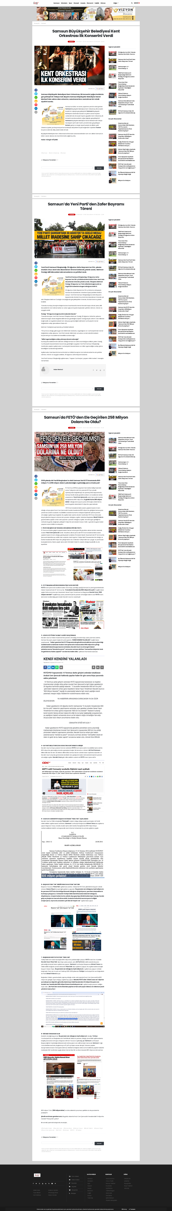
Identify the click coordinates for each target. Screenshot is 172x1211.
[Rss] (49, 1183)
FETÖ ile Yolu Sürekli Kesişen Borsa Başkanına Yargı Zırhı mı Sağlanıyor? (126, 166)
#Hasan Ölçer (98, 1128)
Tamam (132, 1209)
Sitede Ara (127, 1178)
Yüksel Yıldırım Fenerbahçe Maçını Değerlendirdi (124, 95)
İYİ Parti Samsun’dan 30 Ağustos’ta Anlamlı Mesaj (126, 112)
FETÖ (45, 585)
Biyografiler (127, 1183)
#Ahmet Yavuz (78, 1128)
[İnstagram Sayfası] (40, 1183)
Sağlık (97, 3)
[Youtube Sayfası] (43, 1183)
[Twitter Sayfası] (37, 1183)
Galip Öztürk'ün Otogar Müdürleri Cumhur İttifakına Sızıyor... (126, 144)
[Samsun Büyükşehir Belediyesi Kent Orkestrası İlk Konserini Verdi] (69, 65)
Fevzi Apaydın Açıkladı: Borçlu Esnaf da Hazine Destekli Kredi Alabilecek (126, 158)
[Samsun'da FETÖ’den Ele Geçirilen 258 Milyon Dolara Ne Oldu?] (69, 451)
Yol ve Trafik (109, 1181)
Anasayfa (37, 23)
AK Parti (91, 750)
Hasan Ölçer (50, 889)
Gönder (99, 168)
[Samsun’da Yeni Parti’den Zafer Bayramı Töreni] (69, 238)
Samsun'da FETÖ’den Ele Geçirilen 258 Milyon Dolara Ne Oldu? (126, 136)
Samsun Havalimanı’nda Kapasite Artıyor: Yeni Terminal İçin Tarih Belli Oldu (126, 103)
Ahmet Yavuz (91, 823)
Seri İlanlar (109, 1195)
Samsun (56, 3)
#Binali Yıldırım (88, 1128)
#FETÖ (72, 1130)
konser (67, 125)
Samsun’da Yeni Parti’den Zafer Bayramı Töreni (126, 60)
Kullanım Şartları (53, 1190)
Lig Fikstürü (109, 1188)
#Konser (63, 153)
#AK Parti (58, 1130)
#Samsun (44, 153)
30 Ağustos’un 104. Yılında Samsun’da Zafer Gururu (126, 53)
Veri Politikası (37, 1195)
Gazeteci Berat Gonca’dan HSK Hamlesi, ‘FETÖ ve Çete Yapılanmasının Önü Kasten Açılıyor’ (126, 127)
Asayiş (82, 3)
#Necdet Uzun (57, 1128)
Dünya (103, 3)
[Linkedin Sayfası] (46, 1183)
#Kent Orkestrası (54, 153)
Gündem (64, 3)
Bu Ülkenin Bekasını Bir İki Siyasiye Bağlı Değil (126, 173)
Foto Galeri (75, 1176)
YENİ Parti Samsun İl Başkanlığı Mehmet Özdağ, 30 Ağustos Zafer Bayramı (126, 75)
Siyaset (76, 3)
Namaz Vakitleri (110, 1183)
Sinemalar (109, 1193)
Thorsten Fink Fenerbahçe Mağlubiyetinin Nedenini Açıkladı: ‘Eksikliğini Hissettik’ (126, 86)
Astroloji (126, 1188)
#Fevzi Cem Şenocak (47, 1130)
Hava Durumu (110, 1178)
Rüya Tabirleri (128, 1186)
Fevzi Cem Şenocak (80, 497)
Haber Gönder (52, 1195)
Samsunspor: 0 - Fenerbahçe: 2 (123, 67)
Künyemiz (74, 1190)
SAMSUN (46, 819)
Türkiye (81, 971)
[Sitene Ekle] (56, 1183)
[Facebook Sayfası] (34, 1183)
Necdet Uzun (94, 592)
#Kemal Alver (68, 1128)
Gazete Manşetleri (111, 1200)
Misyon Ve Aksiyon (124, 180)
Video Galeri (75, 1180)
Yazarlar (74, 1183)
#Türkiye (78, 1130)
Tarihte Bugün (110, 1191)
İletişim (73, 1193)
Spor (70, 3)
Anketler (126, 1181)
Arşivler (73, 1186)
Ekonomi (90, 3)
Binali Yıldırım (98, 517)
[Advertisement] (26, 56)
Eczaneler (109, 1186)
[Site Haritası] (53, 1183)
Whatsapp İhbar (53, 1193)
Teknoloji (90, 1198)
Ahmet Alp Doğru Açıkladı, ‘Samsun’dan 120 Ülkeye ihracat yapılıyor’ (127, 151)
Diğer (116, 3)
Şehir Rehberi (110, 1198)
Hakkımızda (36, 1190)
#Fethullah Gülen (46, 1128)
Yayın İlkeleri (36, 1193)
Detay (125, 1209)
